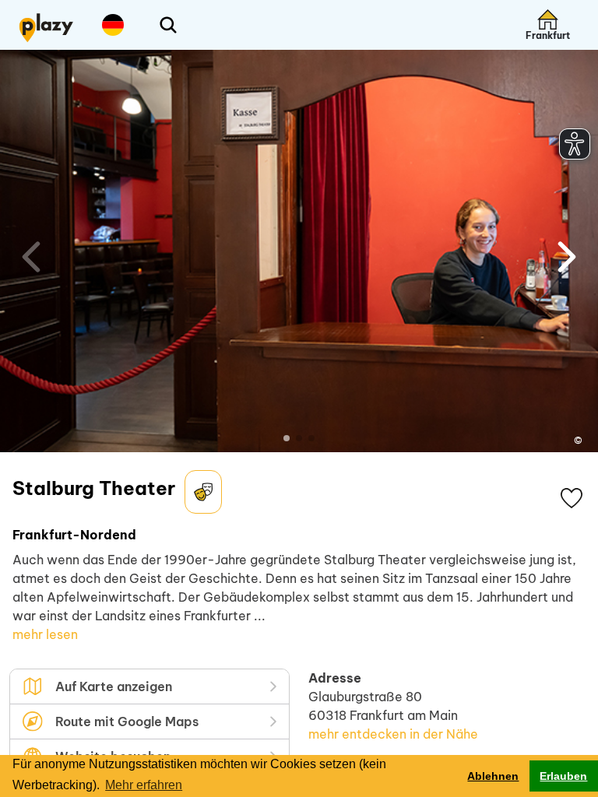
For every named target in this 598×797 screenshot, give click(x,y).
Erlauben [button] (563, 776)
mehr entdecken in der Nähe (393, 734)
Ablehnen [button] (493, 776)
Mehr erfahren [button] (143, 785)
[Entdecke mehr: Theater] (203, 492)
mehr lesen (45, 634)
